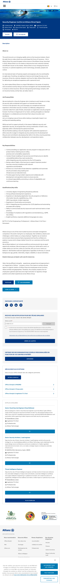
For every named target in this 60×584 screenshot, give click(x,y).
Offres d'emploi (13, 377)
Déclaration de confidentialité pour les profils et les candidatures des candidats (29, 335)
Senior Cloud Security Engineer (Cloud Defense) (19, 408)
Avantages (20, 544)
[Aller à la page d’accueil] (6, 1)
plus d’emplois (30, 500)
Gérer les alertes (30, 341)
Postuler (7, 34)
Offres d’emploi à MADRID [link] (13, 384)
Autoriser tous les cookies (49, 566)
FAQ (5, 544)
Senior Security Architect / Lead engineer (17, 437)
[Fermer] (55, 560)
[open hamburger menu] (4, 6)
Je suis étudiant (35, 541)
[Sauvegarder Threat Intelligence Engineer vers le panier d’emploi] (30, 493)
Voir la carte (9, 289)
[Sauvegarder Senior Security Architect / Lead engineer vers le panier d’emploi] (30, 463)
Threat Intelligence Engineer (13, 469)
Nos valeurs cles (22, 541)
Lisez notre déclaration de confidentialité (25, 575)
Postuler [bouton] (8, 282)
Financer (48, 546)
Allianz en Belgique (22, 553)
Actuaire (48, 542)
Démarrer (30, 359)
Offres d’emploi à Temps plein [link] (14, 389)
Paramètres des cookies (49, 579)
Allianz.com (7, 548)
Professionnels (35, 548)
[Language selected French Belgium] (50, 6)
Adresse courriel (8, 320)
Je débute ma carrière (37, 544)
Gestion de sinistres (50, 549)
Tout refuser (49, 572)
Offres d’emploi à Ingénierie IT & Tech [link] (16, 393)
